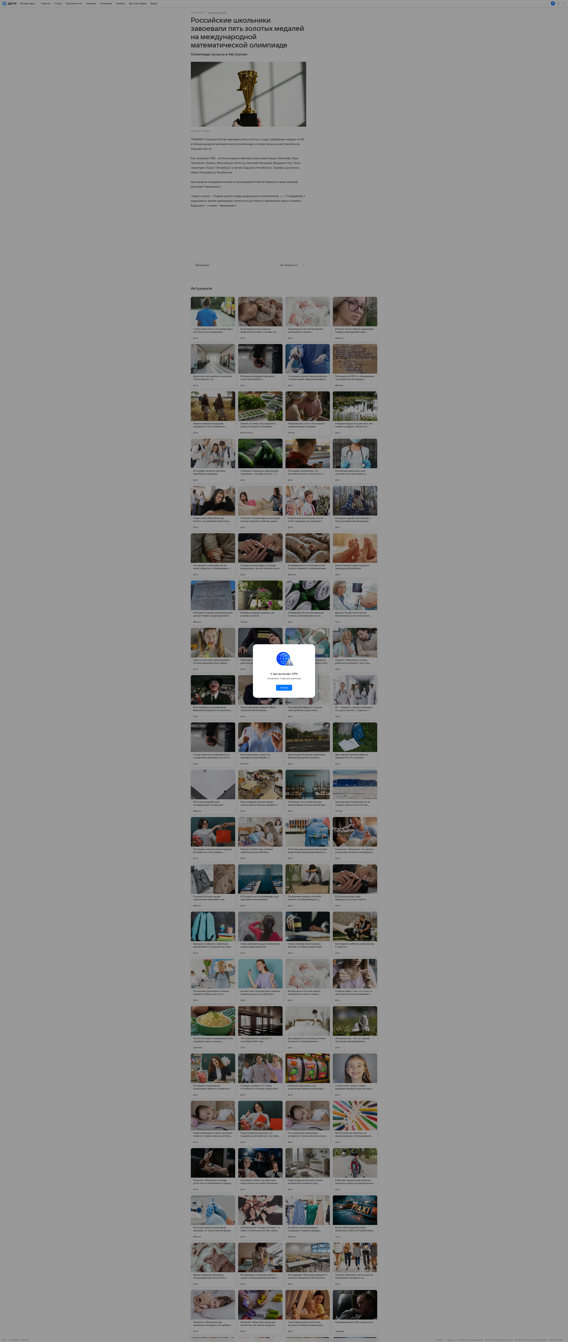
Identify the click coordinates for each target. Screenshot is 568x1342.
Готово (284, 687)
